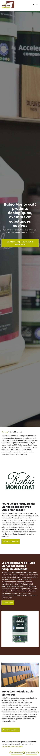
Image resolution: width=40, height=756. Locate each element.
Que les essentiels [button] (17, 753)
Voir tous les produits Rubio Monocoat (20, 243)
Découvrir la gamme (10, 541)
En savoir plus (8, 603)
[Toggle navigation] (37, 4)
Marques (4, 432)
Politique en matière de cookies (12, 746)
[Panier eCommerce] (33, 4)
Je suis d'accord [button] (31, 753)
